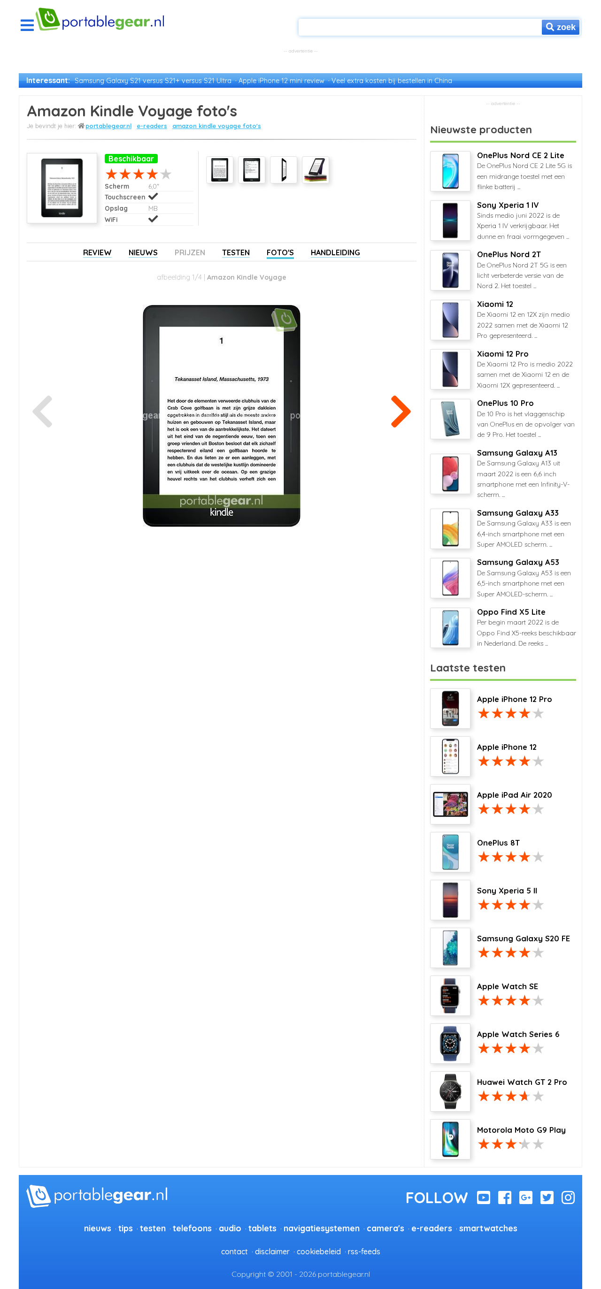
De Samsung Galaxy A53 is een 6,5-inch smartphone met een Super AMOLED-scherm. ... (524, 577)
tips (125, 1228)
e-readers (152, 126)
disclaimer (272, 1251)
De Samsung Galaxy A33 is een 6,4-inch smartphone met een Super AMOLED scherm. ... (524, 528)
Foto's (280, 252)
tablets (262, 1228)
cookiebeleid (319, 1251)
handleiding (335, 252)
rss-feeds (364, 1251)
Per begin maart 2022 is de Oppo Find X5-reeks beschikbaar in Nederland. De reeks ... (526, 627)
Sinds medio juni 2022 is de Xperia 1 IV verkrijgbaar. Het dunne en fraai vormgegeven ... (523, 220)
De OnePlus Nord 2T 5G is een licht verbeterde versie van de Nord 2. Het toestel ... (522, 270)
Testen (236, 252)
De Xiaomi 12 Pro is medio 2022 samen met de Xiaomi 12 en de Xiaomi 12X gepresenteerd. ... (525, 369)
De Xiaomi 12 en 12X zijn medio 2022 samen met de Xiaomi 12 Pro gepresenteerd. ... (523, 319)
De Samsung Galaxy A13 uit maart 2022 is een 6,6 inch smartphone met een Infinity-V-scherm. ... (523, 473)
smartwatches (488, 1228)
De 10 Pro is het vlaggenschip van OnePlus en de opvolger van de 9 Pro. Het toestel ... (526, 418)
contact (234, 1251)
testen (153, 1228)
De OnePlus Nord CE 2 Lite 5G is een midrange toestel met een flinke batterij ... (524, 171)
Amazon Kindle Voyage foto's (216, 126)
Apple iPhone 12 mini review (281, 80)
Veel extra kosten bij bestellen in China (391, 80)
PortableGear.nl (108, 126)
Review (97, 252)
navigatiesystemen (322, 1228)
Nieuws (143, 252)
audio (230, 1228)
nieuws (97, 1228)
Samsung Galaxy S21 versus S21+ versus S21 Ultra (153, 80)
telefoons (192, 1228)
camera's (385, 1228)
